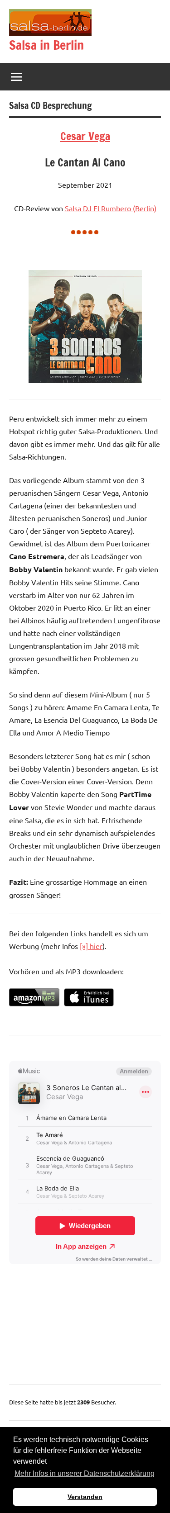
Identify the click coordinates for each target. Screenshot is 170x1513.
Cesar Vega (85, 136)
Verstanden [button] (85, 1496)
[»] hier (91, 945)
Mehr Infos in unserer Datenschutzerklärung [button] (85, 1473)
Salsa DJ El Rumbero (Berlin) (110, 208)
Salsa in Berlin (46, 45)
